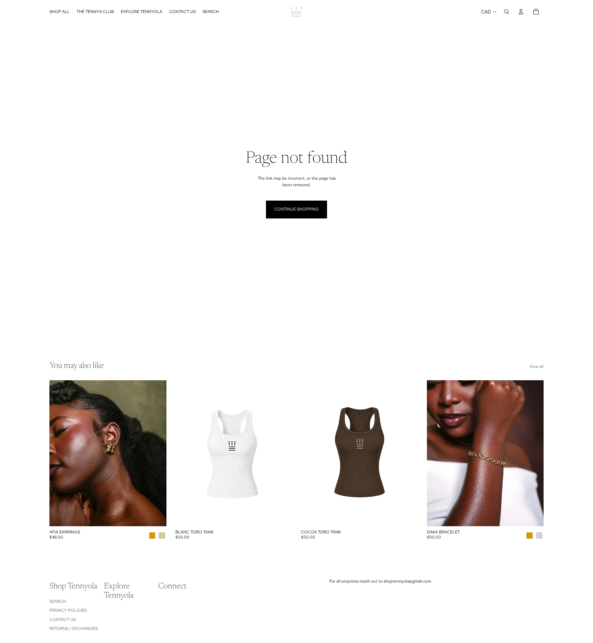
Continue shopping (296, 209)
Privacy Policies (67, 610)
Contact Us (62, 619)
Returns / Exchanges (73, 628)
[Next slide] (156, 453)
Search (57, 601)
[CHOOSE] (156, 516)
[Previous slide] (59, 453)
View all (537, 366)
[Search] (506, 11)
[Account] (520, 11)
